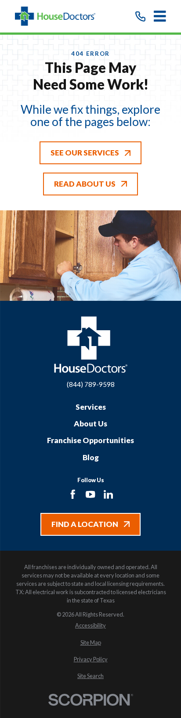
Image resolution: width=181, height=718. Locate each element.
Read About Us (85, 183)
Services (91, 406)
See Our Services (85, 152)
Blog (91, 457)
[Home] (55, 16)
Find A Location (84, 524)
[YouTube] (90, 494)
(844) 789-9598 (91, 384)
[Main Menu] (160, 16)
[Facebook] (72, 494)
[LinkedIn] (108, 494)
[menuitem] (90, 625)
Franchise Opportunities (90, 440)
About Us (90, 423)
